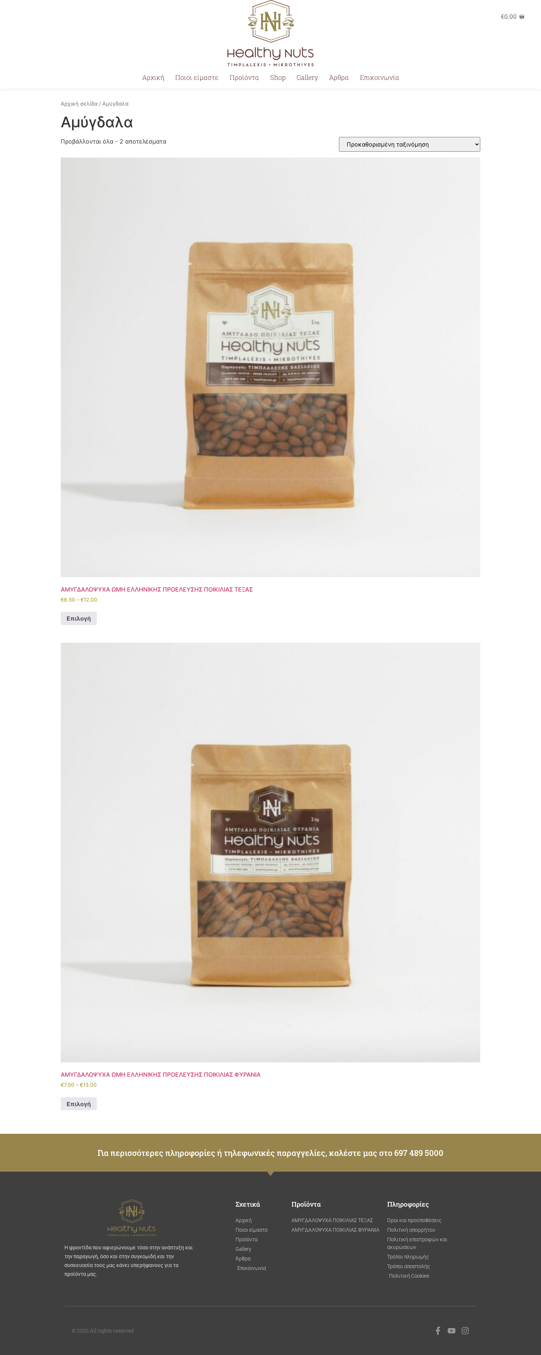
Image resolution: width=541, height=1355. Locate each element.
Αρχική (153, 77)
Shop (278, 77)
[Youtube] (452, 1331)
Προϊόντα (244, 77)
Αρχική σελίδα (79, 103)
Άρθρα (339, 77)
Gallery (307, 77)
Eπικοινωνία (379, 77)
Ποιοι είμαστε (197, 77)
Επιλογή (79, 618)
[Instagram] (465, 1331)
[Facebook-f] (438, 1331)
